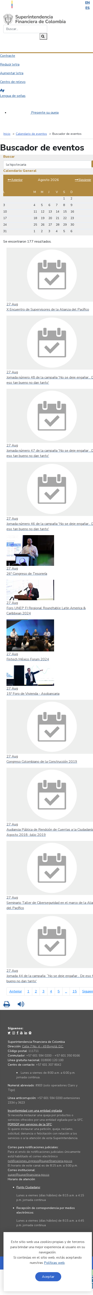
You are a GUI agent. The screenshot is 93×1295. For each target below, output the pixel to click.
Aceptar (48, 1276)
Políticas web (54, 1262)
